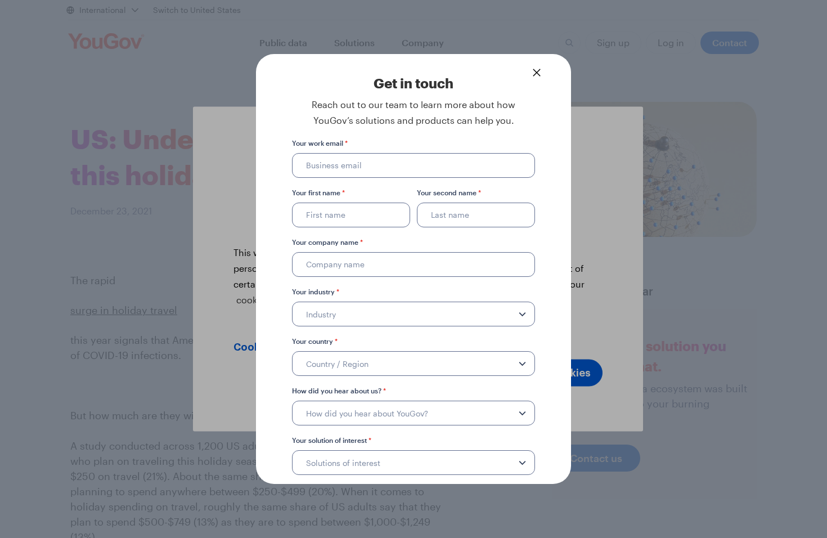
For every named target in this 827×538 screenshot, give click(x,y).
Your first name (318, 192)
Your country (315, 341)
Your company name (327, 242)
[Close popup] (537, 73)
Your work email (320, 143)
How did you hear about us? (339, 390)
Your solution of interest (331, 440)
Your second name (449, 192)
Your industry (315, 291)
